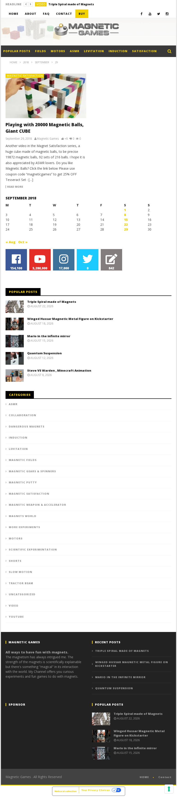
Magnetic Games (48, 139)
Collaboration (22, 415)
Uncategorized (22, 594)
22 (126, 224)
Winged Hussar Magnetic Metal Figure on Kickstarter (83, 4)
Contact (64, 14)
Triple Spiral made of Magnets (51, 302)
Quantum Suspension (44, 353)
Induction (118, 51)
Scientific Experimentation (33, 549)
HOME (144, 777)
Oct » (23, 242)
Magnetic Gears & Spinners (32, 471)
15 (126, 219)
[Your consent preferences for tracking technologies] (169, 789)
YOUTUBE (16, 616)
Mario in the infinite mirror (48, 336)
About (30, 14)
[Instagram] (167, 13)
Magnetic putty (23, 482)
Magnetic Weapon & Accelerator (37, 504)
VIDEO (41, 4)
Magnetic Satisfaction (25, 75)
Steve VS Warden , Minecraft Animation (59, 370)
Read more (15, 186)
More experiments (24, 527)
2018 (26, 62)
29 (126, 229)
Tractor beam (21, 583)
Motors (58, 51)
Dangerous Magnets (26, 426)
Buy (82, 14)
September (42, 62)
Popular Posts (16, 51)
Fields (40, 51)
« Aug (10, 242)
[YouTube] (150, 13)
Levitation (94, 51)
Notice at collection (66, 791)
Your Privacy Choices (95, 790)
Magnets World (22, 516)
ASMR (74, 51)
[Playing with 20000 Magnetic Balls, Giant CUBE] (46, 96)
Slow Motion (20, 572)
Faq (46, 14)
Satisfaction (144, 51)
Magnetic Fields (23, 460)
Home (13, 14)
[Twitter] (158, 13)
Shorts (15, 560)
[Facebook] (141, 13)
